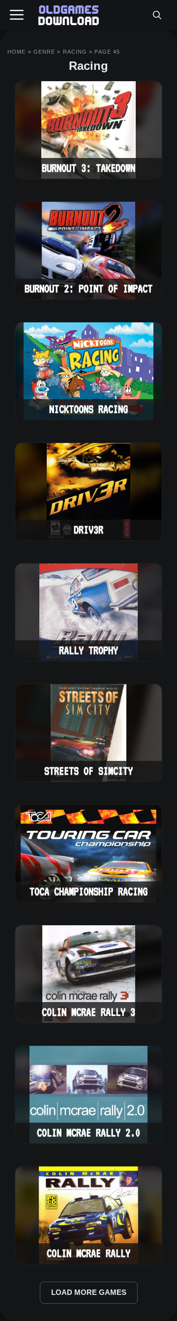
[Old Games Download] (68, 15)
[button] (157, 15)
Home (16, 52)
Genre (44, 52)
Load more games (88, 1292)
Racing (75, 52)
